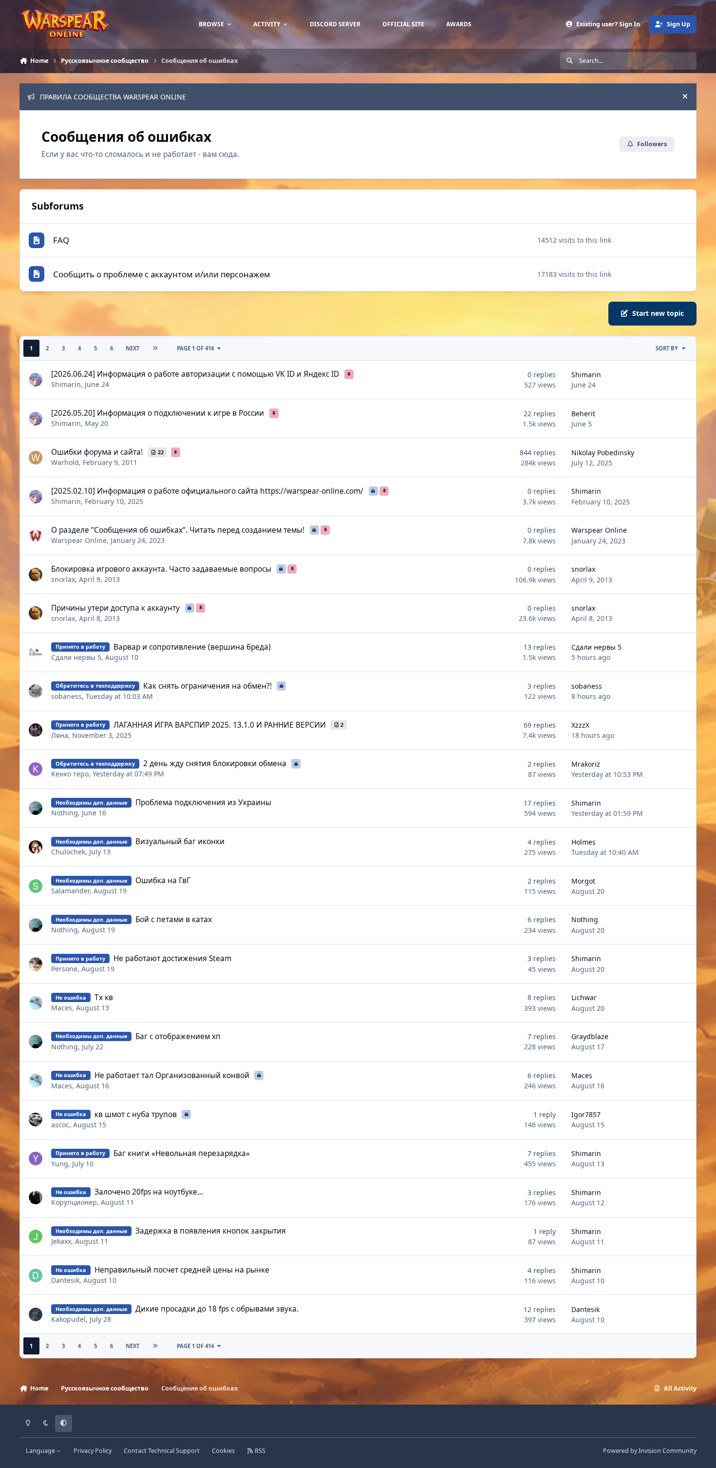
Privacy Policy (93, 1451)
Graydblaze (589, 1036)
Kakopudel (68, 1319)
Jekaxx (61, 1241)
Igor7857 (586, 1114)
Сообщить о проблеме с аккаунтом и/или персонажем (161, 274)
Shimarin (66, 384)
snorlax (63, 579)
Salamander (70, 890)
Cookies (223, 1451)
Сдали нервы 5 (76, 657)
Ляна (59, 735)
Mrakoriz (585, 764)
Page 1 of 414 (195, 348)
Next (132, 348)
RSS (259, 1451)
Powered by (650, 1451)
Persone (64, 968)
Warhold (65, 462)
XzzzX (580, 725)
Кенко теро (70, 773)
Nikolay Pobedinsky (602, 452)
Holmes (583, 842)
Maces (61, 1007)
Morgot (583, 881)
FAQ (61, 240)
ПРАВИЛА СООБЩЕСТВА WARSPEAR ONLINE (113, 96)
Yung (59, 1163)
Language (41, 1451)
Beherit (583, 413)
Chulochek (68, 851)
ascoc (60, 1124)
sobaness (66, 696)
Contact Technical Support (162, 1451)
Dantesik (65, 1280)
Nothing (64, 812)
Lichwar (584, 997)
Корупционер (74, 1202)
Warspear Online (79, 540)
